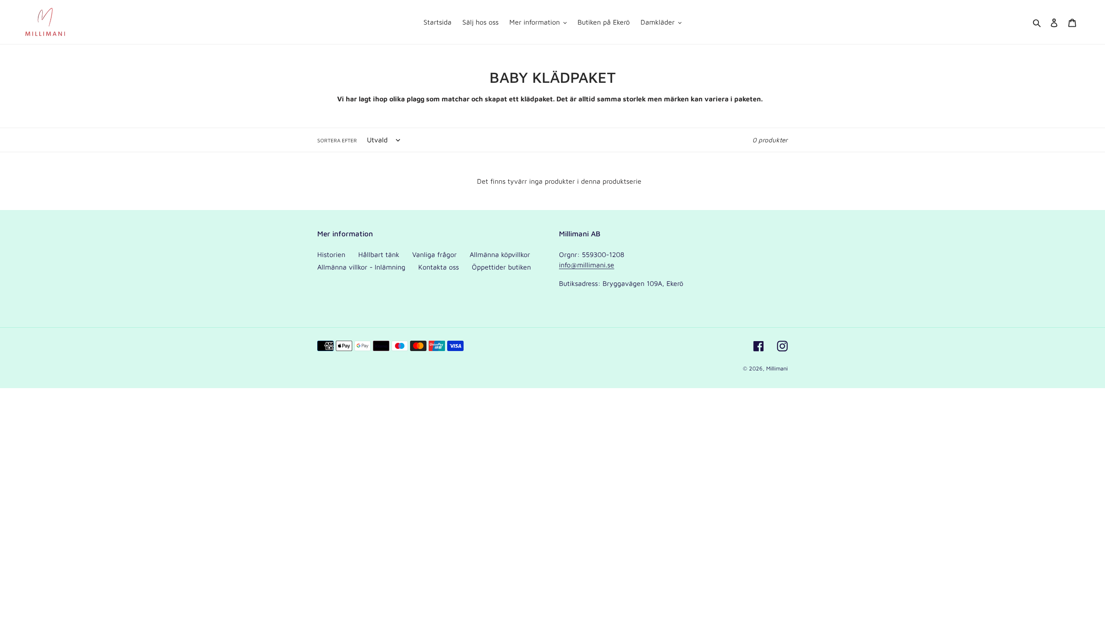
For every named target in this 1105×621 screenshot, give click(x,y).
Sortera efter (337, 140)
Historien (331, 254)
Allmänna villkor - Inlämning (361, 267)
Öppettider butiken (501, 267)
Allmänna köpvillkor (500, 254)
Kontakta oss (438, 267)
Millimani (777, 368)
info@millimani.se (586, 265)
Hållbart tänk (378, 254)
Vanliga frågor (434, 254)
